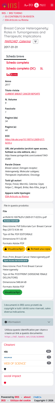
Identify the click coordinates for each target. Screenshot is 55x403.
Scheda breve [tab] (15, 56)
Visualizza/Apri (15, 248)
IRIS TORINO (15, 13)
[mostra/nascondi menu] (52, 5)
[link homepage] (10, 5)
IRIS (4, 13)
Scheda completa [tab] (17, 62)
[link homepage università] (34, 5)
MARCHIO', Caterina (17, 41)
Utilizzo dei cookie (20, 400)
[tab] (42, 68)
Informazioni (13, 321)
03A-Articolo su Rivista (16, 20)
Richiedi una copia (40, 248)
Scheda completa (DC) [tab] (21, 68)
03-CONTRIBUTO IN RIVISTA (19, 16)
